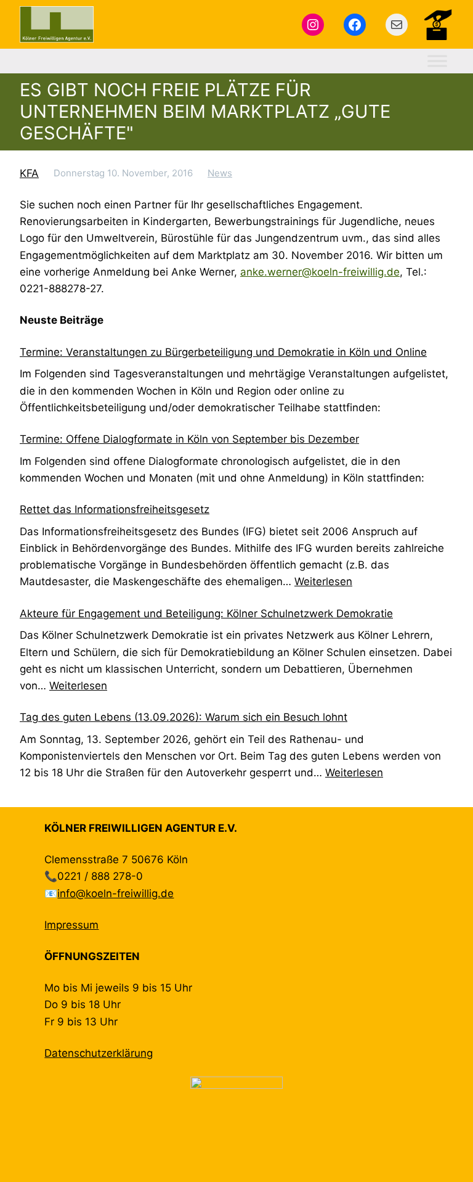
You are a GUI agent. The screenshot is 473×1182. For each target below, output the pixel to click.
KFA (29, 173)
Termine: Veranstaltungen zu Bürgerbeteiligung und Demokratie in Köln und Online (223, 352)
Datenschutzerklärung (98, 1053)
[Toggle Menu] (437, 61)
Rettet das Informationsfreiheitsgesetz (114, 509)
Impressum (71, 925)
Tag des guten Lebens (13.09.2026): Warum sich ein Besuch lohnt (183, 717)
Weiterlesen (323, 581)
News (220, 173)
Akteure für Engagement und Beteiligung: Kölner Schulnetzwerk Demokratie (206, 613)
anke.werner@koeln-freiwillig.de (320, 272)
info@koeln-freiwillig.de (115, 893)
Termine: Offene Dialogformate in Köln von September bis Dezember (189, 439)
